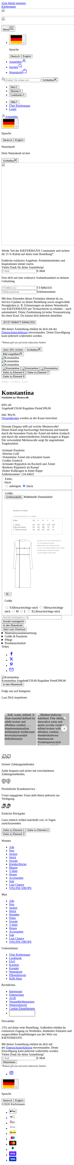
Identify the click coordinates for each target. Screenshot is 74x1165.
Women (15, 91)
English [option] (27, 56)
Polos (12, 918)
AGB (12, 998)
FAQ (12, 961)
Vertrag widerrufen (22, 1013)
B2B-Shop (15, 978)
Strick (12, 857)
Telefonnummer (46, 291)
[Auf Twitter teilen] (11, 660)
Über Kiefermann (19, 105)
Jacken (13, 854)
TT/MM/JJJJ (44, 287)
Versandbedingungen (21, 1001)
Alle (11, 847)
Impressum (15, 991)
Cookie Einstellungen (22, 1008)
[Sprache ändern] (17, 40)
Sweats (13, 860)
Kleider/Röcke (18, 864)
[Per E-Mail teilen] (11, 670)
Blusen (13, 867)
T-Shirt (13, 871)
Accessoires (16, 877)
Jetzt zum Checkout (14, 629)
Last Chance (16, 884)
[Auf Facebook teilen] (11, 654)
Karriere (14, 964)
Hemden (14, 914)
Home (5, 381)
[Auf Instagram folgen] (11, 1074)
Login (12, 109)
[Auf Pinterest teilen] (11, 665)
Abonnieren (9, 1062)
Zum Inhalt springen (14, 3)
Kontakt (14, 968)
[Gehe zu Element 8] (49, 368)
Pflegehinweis (17, 975)
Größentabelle (13, 497)
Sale (25, 381)
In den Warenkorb (12, 625)
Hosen (13, 874)
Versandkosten (10, 418)
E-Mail (41, 271)
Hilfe (13, 102)
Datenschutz (16, 994)
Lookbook (15, 958)
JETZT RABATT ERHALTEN (19, 322)
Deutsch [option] (15, 56)
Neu (11, 850)
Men (13, 87)
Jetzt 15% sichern (13, 349)
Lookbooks (17, 95)
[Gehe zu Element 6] (11, 368)
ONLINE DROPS (20, 888)
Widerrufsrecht (18, 1005)
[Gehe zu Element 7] (30, 368)
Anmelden (11, 116)
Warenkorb (15, 971)
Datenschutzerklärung (15, 332)
